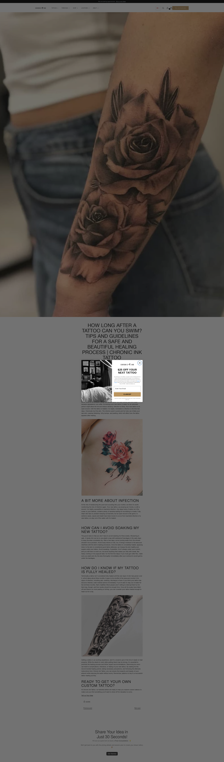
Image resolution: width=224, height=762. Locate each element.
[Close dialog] (140, 363)
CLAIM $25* (127, 394)
